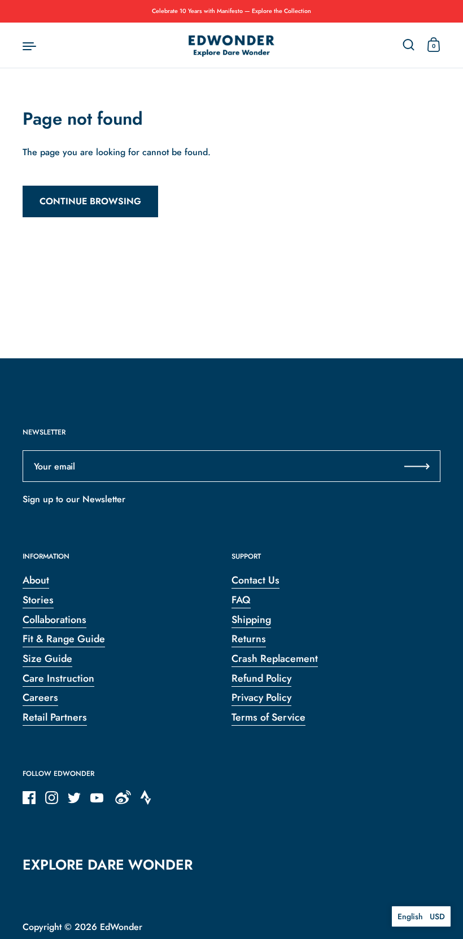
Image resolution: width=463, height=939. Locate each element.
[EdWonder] (231, 45)
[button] (421, 916)
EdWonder (121, 926)
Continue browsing (90, 201)
